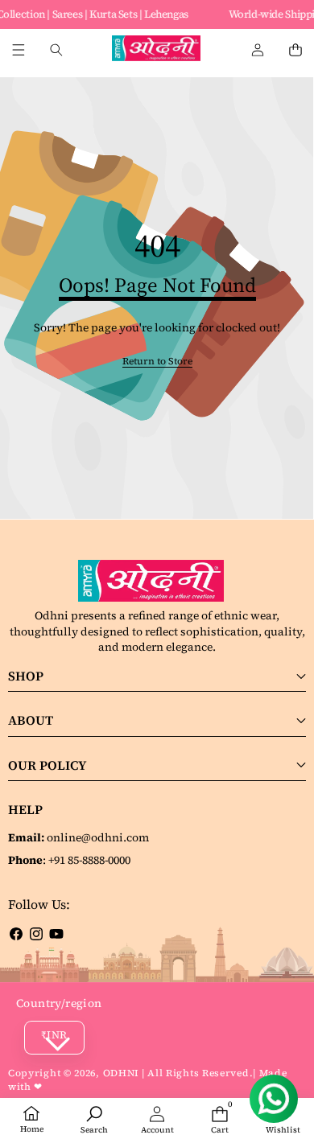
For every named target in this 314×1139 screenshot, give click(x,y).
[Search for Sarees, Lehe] (56, 50)
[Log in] (257, 50)
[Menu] (18, 50)
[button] (295, 50)
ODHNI (121, 1073)
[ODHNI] (156, 50)
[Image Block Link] (157, 581)
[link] (157, 361)
